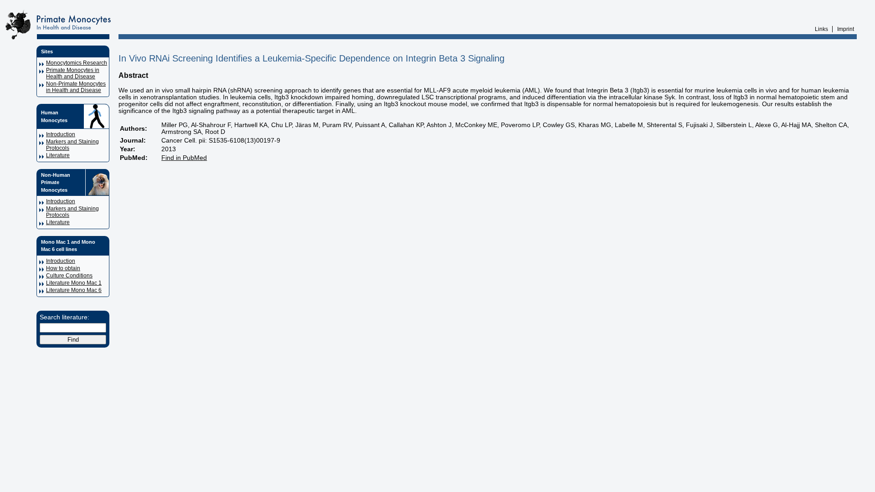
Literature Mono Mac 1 (74, 283)
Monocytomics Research (76, 63)
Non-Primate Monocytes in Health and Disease (76, 87)
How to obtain (63, 268)
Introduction (60, 134)
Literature (58, 155)
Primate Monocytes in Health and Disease (72, 73)
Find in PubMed (184, 157)
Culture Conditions (69, 275)
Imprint (845, 29)
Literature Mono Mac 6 (74, 290)
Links (821, 29)
